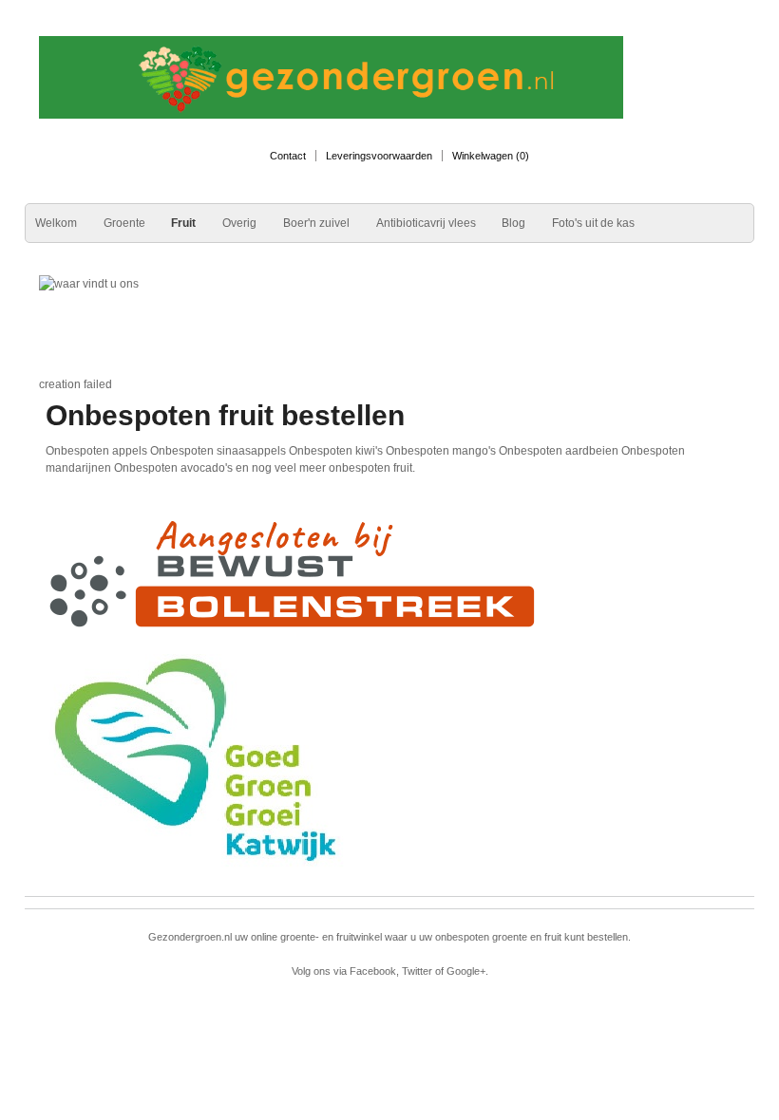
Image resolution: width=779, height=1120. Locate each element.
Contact (288, 155)
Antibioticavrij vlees (426, 223)
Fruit (183, 223)
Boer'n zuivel (316, 223)
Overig (239, 223)
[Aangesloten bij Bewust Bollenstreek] (294, 573)
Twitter (417, 971)
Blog (513, 223)
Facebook (373, 971)
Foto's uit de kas (593, 223)
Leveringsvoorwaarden (379, 155)
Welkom (56, 223)
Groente (124, 223)
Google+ (465, 971)
